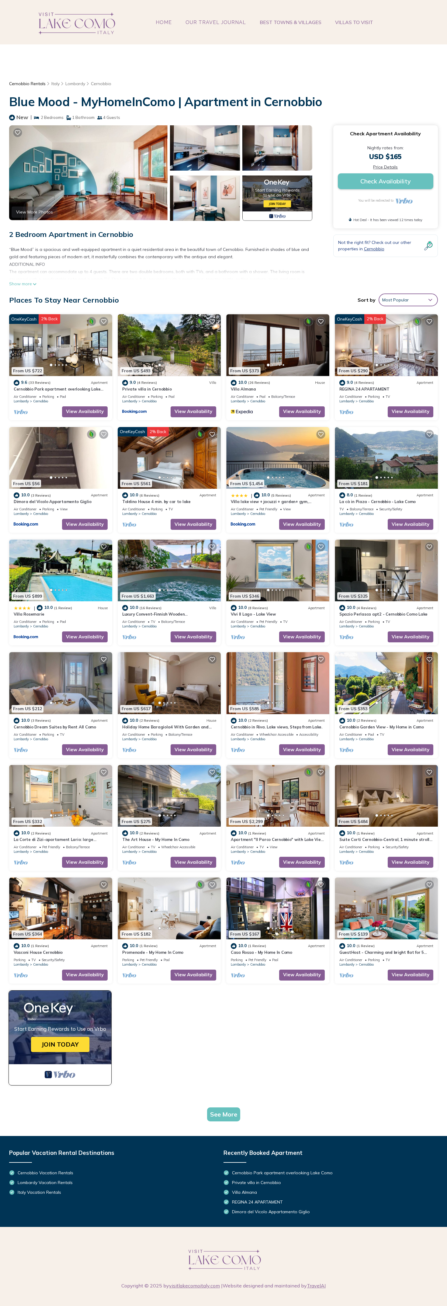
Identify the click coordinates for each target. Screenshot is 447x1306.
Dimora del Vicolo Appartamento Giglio (52, 501)
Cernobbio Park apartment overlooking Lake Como (282, 1173)
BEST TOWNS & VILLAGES (290, 22)
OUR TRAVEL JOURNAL (215, 22)
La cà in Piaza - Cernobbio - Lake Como (377, 501)
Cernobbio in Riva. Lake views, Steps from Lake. (276, 726)
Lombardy (75, 83)
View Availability (85, 411)
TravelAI (316, 1286)
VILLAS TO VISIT (354, 22)
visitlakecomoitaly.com (194, 1286)
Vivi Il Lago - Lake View (253, 614)
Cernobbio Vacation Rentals (45, 1173)
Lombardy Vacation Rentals (45, 1182)
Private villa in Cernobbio (147, 389)
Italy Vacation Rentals (39, 1192)
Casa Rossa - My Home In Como (261, 952)
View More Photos (34, 212)
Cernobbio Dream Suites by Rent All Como (55, 726)
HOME (164, 22)
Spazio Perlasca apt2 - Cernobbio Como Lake (383, 614)
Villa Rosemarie (29, 614)
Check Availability (385, 181)
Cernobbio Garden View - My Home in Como (381, 726)
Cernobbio (101, 83)
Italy (55, 83)
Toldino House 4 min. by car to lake (156, 501)
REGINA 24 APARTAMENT (364, 389)
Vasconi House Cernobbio (38, 952)
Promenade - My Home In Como (152, 952)
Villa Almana (243, 389)
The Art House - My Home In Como (155, 839)
